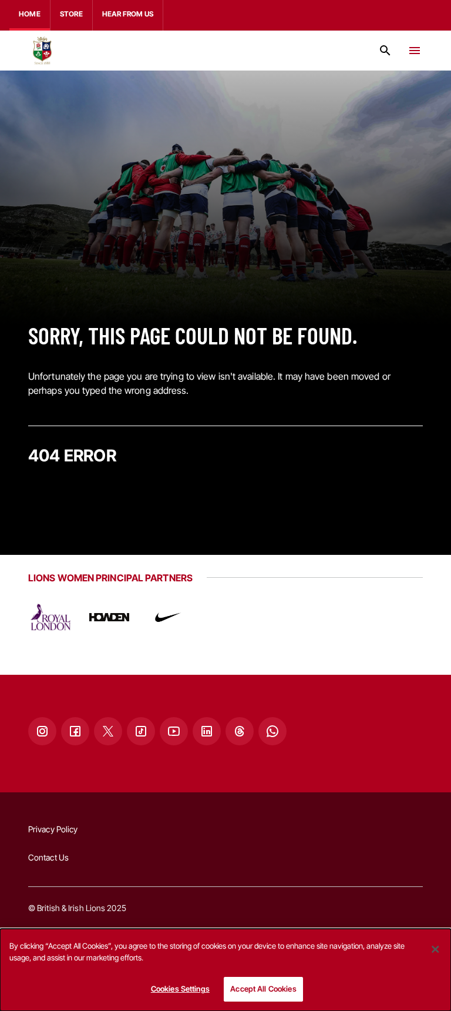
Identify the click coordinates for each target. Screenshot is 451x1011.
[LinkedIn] (207, 731)
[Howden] (109, 617)
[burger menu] (414, 50)
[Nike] (168, 617)
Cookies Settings (180, 988)
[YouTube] (174, 731)
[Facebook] (75, 731)
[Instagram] (42, 731)
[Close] (435, 949)
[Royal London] (50, 617)
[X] (108, 731)
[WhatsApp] (272, 731)
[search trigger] (385, 50)
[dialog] (225, 970)
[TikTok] (141, 731)
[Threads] (240, 731)
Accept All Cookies (263, 988)
